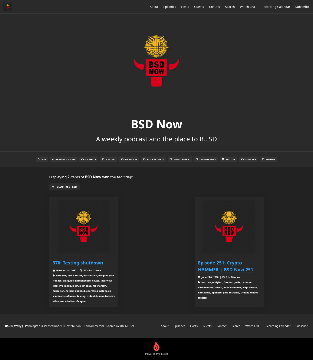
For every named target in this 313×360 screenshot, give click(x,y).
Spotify (230, 159)
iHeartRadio (208, 159)
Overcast (131, 159)
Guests (199, 7)
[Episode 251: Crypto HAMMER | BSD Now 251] (229, 226)
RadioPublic (182, 159)
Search (230, 7)
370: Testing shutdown (78, 263)
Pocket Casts (155, 159)
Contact (214, 7)
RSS (44, 159)
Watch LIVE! (248, 7)
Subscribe (302, 7)
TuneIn (270, 159)
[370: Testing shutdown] (83, 226)
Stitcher (250, 159)
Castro (110, 159)
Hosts (185, 7)
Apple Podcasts (65, 159)
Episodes (169, 7)
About (154, 7)
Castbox (90, 159)
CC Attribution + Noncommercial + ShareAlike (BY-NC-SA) (98, 326)
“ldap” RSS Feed (66, 187)
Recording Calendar (276, 7)
